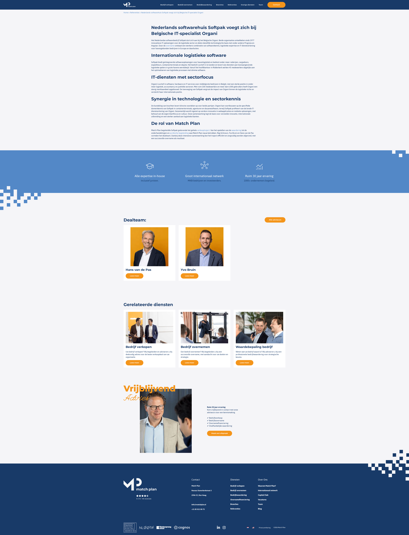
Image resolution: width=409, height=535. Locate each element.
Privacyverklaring (265, 528)
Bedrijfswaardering (204, 5)
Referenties (232, 5)
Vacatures (262, 499)
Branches (219, 5)
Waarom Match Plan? (267, 486)
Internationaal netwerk (267, 490)
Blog (260, 509)
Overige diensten (247, 5)
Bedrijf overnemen (185, 5)
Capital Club (263, 495)
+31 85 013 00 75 (198, 509)
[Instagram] (224, 527)
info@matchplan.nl (199, 504)
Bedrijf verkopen (167, 5)
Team (261, 5)
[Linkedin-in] (218, 527)
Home (126, 12)
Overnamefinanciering (240, 499)
